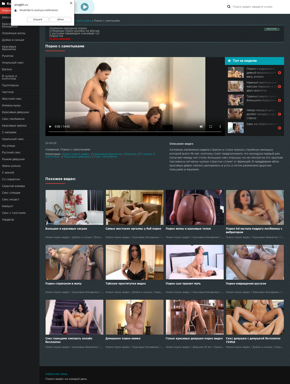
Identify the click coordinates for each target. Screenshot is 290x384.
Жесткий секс (12, 99)
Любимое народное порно (68, 28)
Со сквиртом (11, 179)
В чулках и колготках (9, 77)
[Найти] (229, 7)
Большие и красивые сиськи (66, 229)
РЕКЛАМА (271, 29)
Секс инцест (10, 199)
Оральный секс (13, 139)
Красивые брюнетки (9, 48)
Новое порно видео (75, 154)
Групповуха (10, 85)
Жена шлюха (11, 166)
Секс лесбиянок (13, 119)
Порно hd (56, 36)
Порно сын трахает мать (183, 284)
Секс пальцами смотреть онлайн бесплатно (68, 340)
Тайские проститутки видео (126, 284)
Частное (8, 92)
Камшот (7, 206)
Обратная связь (56, 374)
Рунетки (7, 56)
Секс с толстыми (14, 213)
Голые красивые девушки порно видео (194, 338)
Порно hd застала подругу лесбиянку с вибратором (254, 231)
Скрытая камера (13, 186)
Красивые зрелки (14, 126)
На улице (8, 146)
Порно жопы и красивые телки (188, 229)
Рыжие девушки (13, 159)
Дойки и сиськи (13, 40)
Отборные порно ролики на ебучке (74, 31)
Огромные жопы (13, 33)
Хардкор (8, 220)
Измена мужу (11, 105)
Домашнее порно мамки (123, 338)
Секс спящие (11, 193)
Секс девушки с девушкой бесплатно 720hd (253, 340)
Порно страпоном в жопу (63, 284)
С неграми (9, 132)
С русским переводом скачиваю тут (74, 33)
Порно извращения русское (246, 284)
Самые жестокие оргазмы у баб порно (133, 229)
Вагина (7, 69)
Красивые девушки (15, 112)
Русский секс (11, 152)
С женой (8, 173)
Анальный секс (13, 63)
